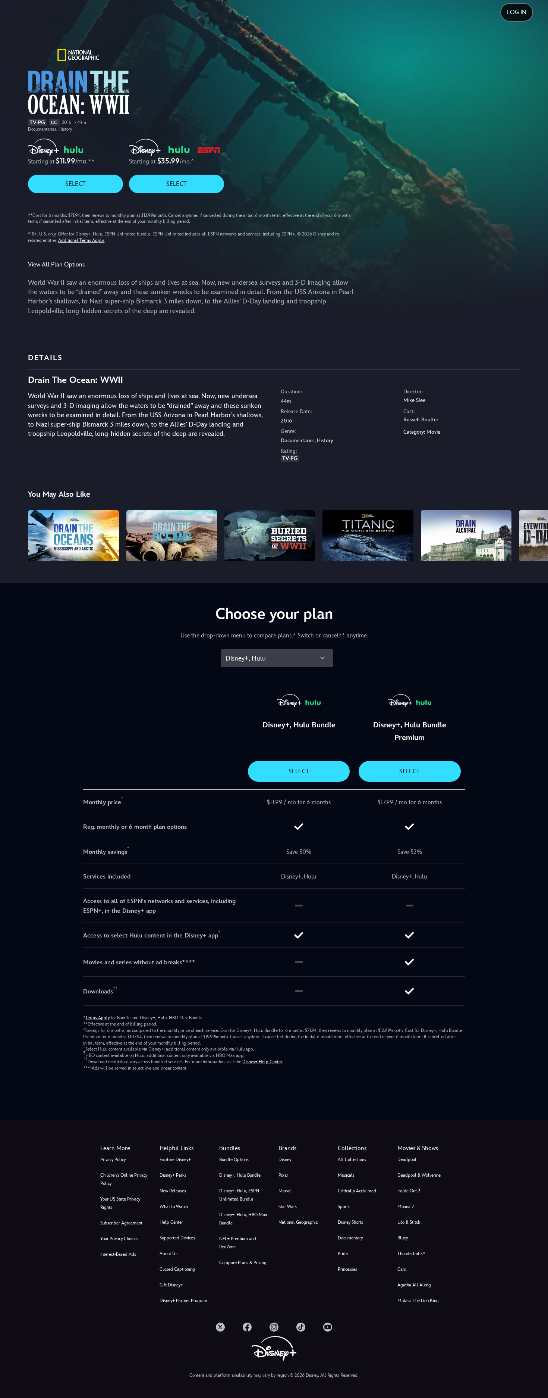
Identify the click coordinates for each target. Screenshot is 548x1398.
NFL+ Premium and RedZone (237, 1242)
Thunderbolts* (411, 1253)
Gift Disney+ (171, 1285)
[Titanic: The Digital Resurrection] (367, 535)
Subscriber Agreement (121, 1223)
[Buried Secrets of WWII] (269, 535)
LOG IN (516, 12)
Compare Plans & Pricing (243, 1262)
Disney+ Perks (173, 1175)
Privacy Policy (113, 1159)
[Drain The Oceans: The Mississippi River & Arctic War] (73, 535)
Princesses (347, 1269)
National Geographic (298, 1222)
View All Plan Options (56, 264)
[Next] (533, 535)
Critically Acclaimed (357, 1190)
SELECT (75, 183)
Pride (343, 1253)
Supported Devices (177, 1238)
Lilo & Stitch (408, 1222)
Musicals (346, 1175)
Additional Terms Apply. (81, 240)
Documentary (350, 1238)
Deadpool (406, 1159)
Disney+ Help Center (262, 1061)
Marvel (285, 1190)
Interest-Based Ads (118, 1254)
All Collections (352, 1159)
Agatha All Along (414, 1285)
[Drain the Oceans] (171, 535)
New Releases (173, 1190)
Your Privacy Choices (119, 1238)
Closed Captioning (177, 1269)
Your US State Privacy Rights (120, 1203)
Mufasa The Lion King (418, 1300)
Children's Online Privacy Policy (123, 1179)
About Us (168, 1253)
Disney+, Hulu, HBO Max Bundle (243, 1219)
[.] (220, 1327)
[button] (185, 1148)
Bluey (402, 1238)
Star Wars (287, 1206)
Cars (401, 1269)
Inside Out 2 (408, 1190)
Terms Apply (97, 1017)
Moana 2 (405, 1206)
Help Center (171, 1222)
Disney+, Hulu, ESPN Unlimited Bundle (239, 1195)
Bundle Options (234, 1159)
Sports (344, 1206)
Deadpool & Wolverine (419, 1175)
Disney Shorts (350, 1222)
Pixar (283, 1175)
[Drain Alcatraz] (466, 535)
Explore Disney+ (175, 1159)
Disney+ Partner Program (183, 1300)
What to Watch (174, 1206)
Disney (284, 1159)
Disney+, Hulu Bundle (240, 1175)
